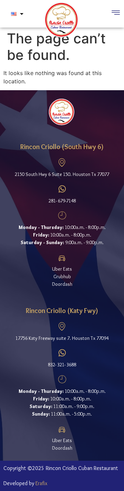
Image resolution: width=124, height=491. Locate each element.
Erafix (41, 483)
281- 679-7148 (62, 201)
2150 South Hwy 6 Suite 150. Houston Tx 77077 (62, 174)
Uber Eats (62, 269)
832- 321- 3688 (62, 365)
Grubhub (62, 276)
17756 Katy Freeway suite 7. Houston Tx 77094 (62, 338)
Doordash (62, 284)
